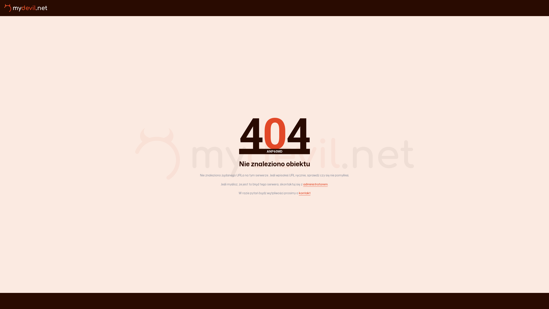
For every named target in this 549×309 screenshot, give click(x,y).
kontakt (305, 193)
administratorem (315, 184)
